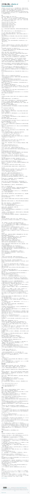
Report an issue (4, 492)
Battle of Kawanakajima (10, 5)
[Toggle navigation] (28, 1)
